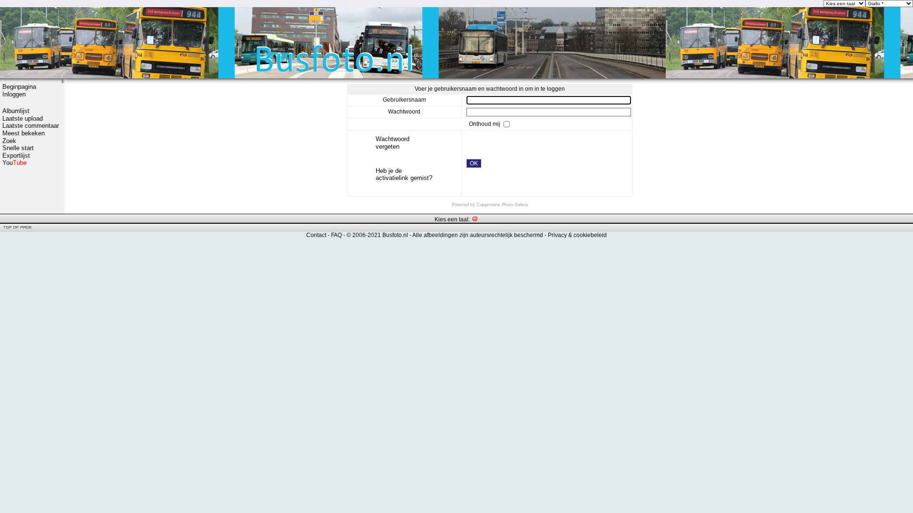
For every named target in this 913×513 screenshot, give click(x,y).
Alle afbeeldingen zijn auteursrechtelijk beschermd (477, 235)
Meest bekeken (23, 133)
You (14, 162)
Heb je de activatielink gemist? (404, 174)
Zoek (9, 140)
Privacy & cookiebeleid (577, 235)
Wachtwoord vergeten (392, 142)
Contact (316, 235)
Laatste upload (22, 118)
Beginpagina (19, 86)
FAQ (336, 235)
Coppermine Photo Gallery (502, 204)
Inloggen (14, 94)
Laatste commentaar (30, 125)
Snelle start (18, 148)
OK (474, 163)
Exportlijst (16, 155)
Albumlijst (15, 110)
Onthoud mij (485, 124)
